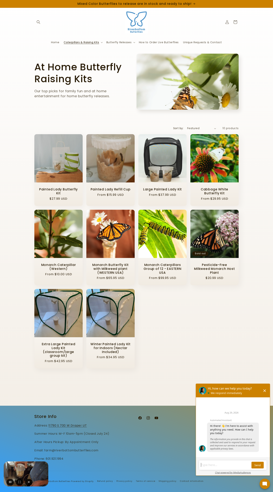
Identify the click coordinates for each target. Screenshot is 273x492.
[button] (38, 22)
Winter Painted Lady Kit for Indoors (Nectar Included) (110, 348)
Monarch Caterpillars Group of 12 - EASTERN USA (162, 268)
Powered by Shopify (82, 481)
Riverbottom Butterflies (57, 481)
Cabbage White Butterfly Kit (214, 191)
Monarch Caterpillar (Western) (58, 267)
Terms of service (145, 481)
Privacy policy (124, 481)
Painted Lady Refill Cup (111, 189)
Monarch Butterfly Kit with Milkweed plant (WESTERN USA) (110, 268)
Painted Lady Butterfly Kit (58, 191)
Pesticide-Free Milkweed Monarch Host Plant (214, 268)
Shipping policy (167, 481)
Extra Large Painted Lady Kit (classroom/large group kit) (58, 350)
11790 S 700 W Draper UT (67, 425)
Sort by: (178, 128)
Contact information (191, 481)
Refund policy (105, 481)
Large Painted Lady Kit (162, 189)
